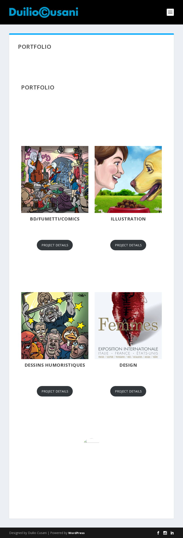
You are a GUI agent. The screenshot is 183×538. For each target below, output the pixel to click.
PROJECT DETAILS (55, 245)
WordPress (76, 533)
